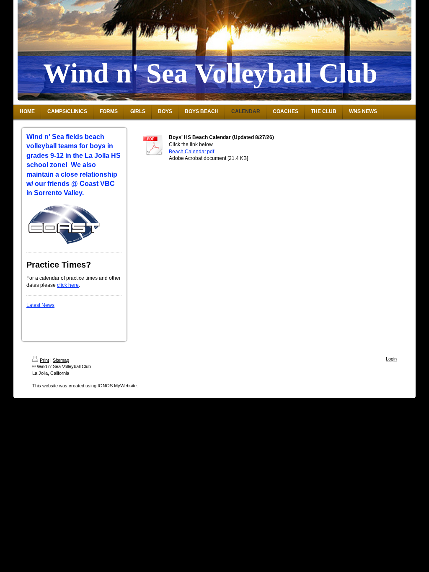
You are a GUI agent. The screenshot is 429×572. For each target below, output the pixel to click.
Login (391, 358)
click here (68, 285)
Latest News (40, 305)
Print (44, 360)
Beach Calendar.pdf (191, 152)
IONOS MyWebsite (117, 385)
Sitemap (61, 360)
